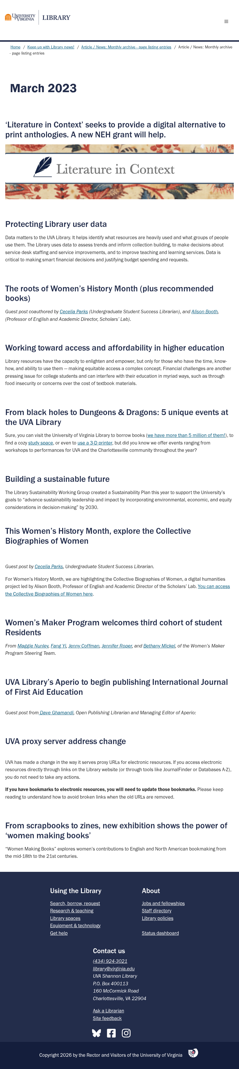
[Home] (35, 17)
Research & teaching (71, 911)
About (151, 890)
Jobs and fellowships (163, 903)
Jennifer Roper (117, 646)
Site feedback (107, 1018)
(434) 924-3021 (110, 961)
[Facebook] (113, 1032)
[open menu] (227, 21)
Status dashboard (160, 933)
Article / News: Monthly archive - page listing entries (126, 47)
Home (15, 47)
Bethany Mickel (159, 646)
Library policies (157, 918)
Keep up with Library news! (50, 47)
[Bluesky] (98, 1032)
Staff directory (156, 911)
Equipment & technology (75, 925)
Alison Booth (204, 311)
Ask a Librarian (108, 1011)
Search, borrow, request (75, 903)
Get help (59, 933)
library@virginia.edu (114, 969)
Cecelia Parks (49, 566)
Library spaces (65, 918)
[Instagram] (128, 1032)
